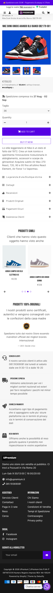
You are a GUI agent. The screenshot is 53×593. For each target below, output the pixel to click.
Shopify (23, 576)
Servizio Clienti (10, 497)
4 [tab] (30, 291)
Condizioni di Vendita (39, 507)
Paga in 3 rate (10, 507)
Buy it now (26, 142)
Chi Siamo (33, 497)
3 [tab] (28, 291)
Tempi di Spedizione (39, 511)
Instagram (11, 539)
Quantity (6, 117)
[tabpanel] (13, 263)
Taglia (5, 105)
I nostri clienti (35, 502)
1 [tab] (22, 291)
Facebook (11, 534)
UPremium (24, 569)
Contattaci (7, 502)
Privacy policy (35, 520)
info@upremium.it (15, 479)
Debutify (40, 576)
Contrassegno (35, 516)
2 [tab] (25, 291)
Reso (5, 511)
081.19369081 (13, 483)
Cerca (5, 516)
